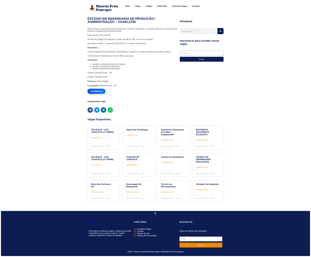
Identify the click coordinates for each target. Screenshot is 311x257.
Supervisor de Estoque (137, 130)
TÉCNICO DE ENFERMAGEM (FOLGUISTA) (203, 159)
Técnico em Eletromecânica (168, 185)
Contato (195, 6)
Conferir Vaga (97, 138)
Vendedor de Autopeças (207, 184)
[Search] (220, 31)
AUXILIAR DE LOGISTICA (132, 158)
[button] (90, 110)
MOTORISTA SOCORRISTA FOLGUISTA (202, 132)
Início (127, 6)
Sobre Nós (162, 6)
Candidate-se (96, 91)
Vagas (138, 6)
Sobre (92, 222)
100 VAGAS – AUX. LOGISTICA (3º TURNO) (102, 131)
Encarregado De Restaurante (134, 185)
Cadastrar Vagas (179, 6)
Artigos (149, 6)
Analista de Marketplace (172, 157)
